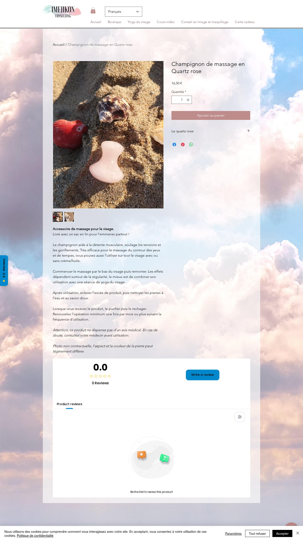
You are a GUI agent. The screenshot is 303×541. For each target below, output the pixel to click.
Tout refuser (257, 533)
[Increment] (188, 100)
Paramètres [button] (233, 533)
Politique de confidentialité (35, 535)
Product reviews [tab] (69, 404)
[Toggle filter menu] (240, 417)
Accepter (282, 533)
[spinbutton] (182, 100)
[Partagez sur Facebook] (174, 144)
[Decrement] (175, 100)
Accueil (59, 44)
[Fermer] (297, 533)
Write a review (202, 375)
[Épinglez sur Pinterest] (182, 144)
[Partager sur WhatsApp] (191, 144)
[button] (93, 10)
